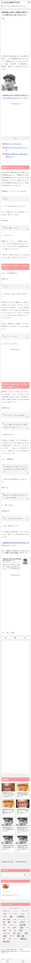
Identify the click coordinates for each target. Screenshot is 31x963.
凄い (8, 632)
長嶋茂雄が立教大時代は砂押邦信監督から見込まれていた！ (8, 847)
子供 (14, 922)
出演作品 (21, 917)
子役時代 (22, 922)
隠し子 (15, 938)
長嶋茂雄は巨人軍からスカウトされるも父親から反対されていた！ (8, 794)
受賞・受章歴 (6, 919)
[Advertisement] (15, 36)
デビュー (7, 911)
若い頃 (12, 632)
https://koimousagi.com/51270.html (11, 562)
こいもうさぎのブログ (10, 2)
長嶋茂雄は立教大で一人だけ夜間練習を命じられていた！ (8, 829)
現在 (21, 930)
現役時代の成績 (6, 933)
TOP (9, 949)
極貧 (27, 927)
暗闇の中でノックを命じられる (13, 144)
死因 (4, 930)
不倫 (4, 914)
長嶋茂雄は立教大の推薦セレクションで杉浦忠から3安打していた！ (22, 812)
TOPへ (23, 961)
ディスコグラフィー (16, 908)
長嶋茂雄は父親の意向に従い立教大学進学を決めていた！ (22, 794)
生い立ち (17, 933)
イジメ (4, 908)
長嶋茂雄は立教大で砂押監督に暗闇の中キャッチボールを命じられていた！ (22, 830)
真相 (5, 936)
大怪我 (15, 919)
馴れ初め (6, 942)
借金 (10, 913)
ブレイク (25, 911)
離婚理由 (24, 939)
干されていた (13, 925)
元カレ (23, 913)
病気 (26, 933)
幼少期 (22, 925)
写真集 (5, 916)
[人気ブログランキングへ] (6, 887)
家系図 (4, 924)
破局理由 (12, 935)
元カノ (16, 913)
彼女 (9, 927)
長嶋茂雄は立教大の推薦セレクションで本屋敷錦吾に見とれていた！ (8, 812)
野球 (3, 18)
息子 (14, 928)
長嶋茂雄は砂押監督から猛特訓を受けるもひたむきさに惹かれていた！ (22, 848)
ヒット (16, 911)
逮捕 (10, 938)
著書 (4, 938)
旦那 (21, 928)
